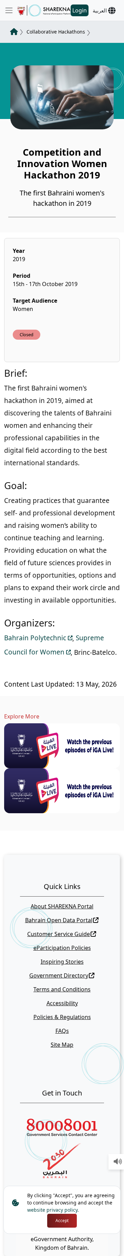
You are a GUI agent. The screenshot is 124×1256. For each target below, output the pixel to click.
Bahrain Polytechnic (35, 637)
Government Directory (58, 975)
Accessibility (62, 1003)
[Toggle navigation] (9, 10)
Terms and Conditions (62, 989)
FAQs (62, 1031)
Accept (62, 1220)
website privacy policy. (53, 1210)
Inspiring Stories (62, 961)
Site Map (62, 1044)
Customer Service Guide (58, 934)
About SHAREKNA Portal (62, 906)
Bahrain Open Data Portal (58, 920)
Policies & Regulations (62, 1017)
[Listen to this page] (118, 1162)
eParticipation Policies (62, 948)
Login (79, 10)
